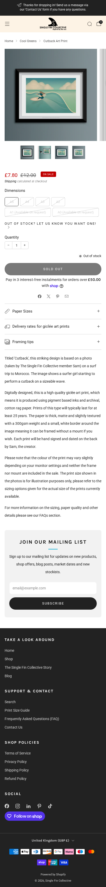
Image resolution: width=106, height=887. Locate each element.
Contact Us (13, 727)
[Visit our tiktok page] (50, 806)
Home (9, 650)
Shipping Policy (17, 770)
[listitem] (53, 8)
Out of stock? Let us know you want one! (50, 223)
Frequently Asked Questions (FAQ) (32, 719)
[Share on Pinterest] (57, 296)
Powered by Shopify (53, 874)
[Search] (89, 23)
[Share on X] (48, 296)
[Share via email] (66, 296)
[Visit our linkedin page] (28, 806)
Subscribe (53, 603)
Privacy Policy (16, 762)
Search (10, 702)
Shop (9, 659)
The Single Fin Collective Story (28, 667)
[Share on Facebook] (39, 296)
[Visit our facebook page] (6, 806)
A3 (43, 202)
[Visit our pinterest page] (39, 806)
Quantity (12, 237)
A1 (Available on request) (28, 212)
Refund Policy (15, 779)
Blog (8, 676)
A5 (12, 202)
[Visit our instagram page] (17, 806)
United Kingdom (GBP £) (50, 840)
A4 (27, 202)
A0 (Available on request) (76, 212)
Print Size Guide (17, 710)
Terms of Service (18, 753)
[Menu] (7, 23)
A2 (58, 202)
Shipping (10, 181)
